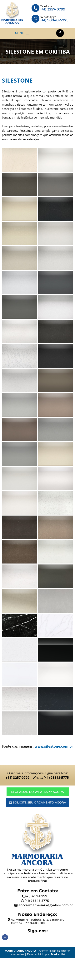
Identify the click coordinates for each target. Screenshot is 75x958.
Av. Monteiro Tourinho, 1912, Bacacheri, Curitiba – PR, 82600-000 (37, 921)
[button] (19, 33)
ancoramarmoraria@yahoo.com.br (45, 905)
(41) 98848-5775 (37, 901)
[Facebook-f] (60, 33)
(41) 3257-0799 (52, 9)
